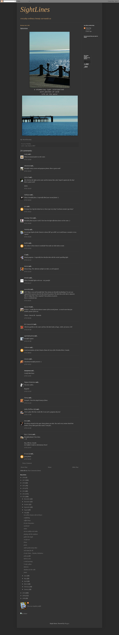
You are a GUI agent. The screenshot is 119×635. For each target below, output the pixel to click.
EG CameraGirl (28, 324)
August (26, 510)
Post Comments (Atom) (34, 470)
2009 (24, 595)
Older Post (75, 467)
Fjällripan (27, 194)
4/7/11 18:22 (27, 211)
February (27, 586)
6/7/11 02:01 (27, 459)
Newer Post (24, 467)
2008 (24, 598)
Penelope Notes (28, 218)
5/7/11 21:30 (27, 428)
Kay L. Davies (28, 434)
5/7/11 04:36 (27, 318)
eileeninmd (27, 166)
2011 (23, 496)
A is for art (27, 539)
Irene (25, 421)
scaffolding (27, 518)
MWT (33, 146)
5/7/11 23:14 (27, 447)
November (27, 501)
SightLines (35, 9)
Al (24, 254)
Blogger (67, 623)
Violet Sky (88, 28)
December (27, 499)
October (26, 504)
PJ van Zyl (27, 453)
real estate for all (28, 550)
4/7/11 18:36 (27, 223)
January (26, 589)
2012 (24, 494)
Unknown (27, 347)
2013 (24, 491)
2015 (24, 485)
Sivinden (26, 278)
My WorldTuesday (26, 139)
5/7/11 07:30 (27, 329)
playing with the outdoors (31, 534)
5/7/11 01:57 (27, 283)
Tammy (26, 397)
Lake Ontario (28, 146)
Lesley (26, 154)
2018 (24, 477)
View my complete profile (34, 606)
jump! (25, 572)
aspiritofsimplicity (29, 336)
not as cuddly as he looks (31, 531)
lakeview (26, 567)
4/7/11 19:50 (27, 248)
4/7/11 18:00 (27, 159)
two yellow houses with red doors (33, 515)
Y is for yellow (28, 564)
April (25, 581)
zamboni (88, 29)
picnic (25, 545)
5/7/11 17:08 (27, 414)
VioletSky (26, 229)
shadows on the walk (29, 569)
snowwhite (27, 289)
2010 (24, 593)
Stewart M (27, 307)
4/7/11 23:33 (27, 271)
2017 (24, 480)
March (26, 584)
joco (25, 206)
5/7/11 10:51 (27, 364)
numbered (26, 526)
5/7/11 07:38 (27, 341)
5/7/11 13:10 (27, 391)
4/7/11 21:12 (27, 260)
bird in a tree (27, 558)
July (25, 512)
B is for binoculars (29, 523)
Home (49, 467)
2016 (24, 483)
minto (25, 528)
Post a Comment (27, 463)
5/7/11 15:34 (27, 403)
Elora (25, 542)
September (27, 507)
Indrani (26, 266)
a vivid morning (28, 561)
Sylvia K (26, 177)
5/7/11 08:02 (27, 352)
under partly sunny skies (30, 548)
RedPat (26, 243)
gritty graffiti (27, 556)
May (25, 578)
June (25, 575)
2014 (24, 488)
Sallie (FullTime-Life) (30, 409)
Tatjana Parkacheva (29, 382)
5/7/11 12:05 (27, 376)
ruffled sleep (27, 520)
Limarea (26, 359)
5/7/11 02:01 (27, 300)
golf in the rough (28, 537)
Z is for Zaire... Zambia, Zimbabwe (33, 553)
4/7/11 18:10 (27, 171)
